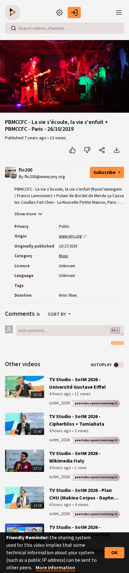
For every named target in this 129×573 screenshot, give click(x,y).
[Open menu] (119, 12)
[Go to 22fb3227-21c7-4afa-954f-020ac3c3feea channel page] (13, 175)
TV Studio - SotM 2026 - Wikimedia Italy (75, 457)
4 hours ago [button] (60, 394)
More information (55, 567)
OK (114, 552)
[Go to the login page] (74, 12)
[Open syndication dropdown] (38, 314)
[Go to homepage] (14, 12)
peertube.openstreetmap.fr (96, 403)
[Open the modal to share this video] (102, 150)
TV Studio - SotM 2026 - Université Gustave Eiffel (77, 383)
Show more (25, 214)
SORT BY (57, 314)
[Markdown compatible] (115, 330)
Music (63, 256)
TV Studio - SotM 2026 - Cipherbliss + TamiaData (76, 420)
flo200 (25, 170)
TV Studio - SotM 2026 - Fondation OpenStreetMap (79, 531)
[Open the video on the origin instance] (85, 236)
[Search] (13, 28)
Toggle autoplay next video (118, 365)
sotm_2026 (59, 403)
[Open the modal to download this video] (116, 150)
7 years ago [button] (35, 138)
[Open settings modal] (59, 12)
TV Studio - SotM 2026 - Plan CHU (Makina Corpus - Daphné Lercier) (82, 494)
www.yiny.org (70, 236)
